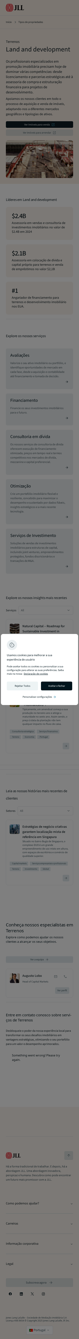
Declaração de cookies (36, 674)
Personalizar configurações (39, 697)
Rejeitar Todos (22, 686)
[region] (39, 669)
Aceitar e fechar (56, 686)
